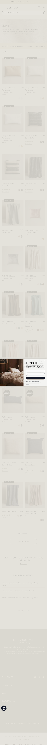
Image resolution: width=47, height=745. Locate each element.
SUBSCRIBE (35, 378)
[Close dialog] (45, 361)
